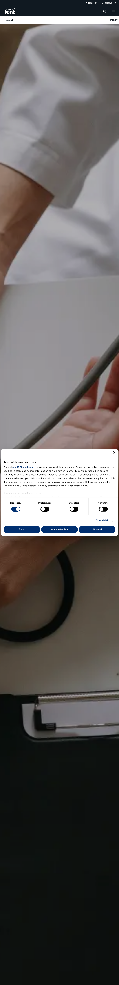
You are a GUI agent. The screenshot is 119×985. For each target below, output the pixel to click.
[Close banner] (114, 452)
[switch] (44, 509)
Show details (102, 520)
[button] (114, 11)
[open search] (104, 11)
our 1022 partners (22, 467)
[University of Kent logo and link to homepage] (10, 11)
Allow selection (59, 529)
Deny (22, 529)
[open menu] (114, 11)
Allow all (97, 529)
